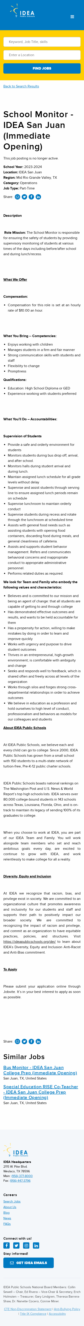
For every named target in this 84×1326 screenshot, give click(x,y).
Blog (6, 1213)
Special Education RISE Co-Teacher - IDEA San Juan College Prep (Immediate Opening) (40, 1092)
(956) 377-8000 (22, 1176)
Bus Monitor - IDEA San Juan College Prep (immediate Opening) (40, 1070)
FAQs (7, 1224)
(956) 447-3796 (20, 1181)
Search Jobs (12, 1201)
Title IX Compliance (33, 1314)
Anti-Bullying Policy (67, 1309)
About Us (9, 1207)
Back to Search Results (21, 86)
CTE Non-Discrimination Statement (28, 1309)
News (7, 1218)
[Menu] (72, 17)
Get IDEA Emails (30, 1263)
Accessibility (57, 1314)
